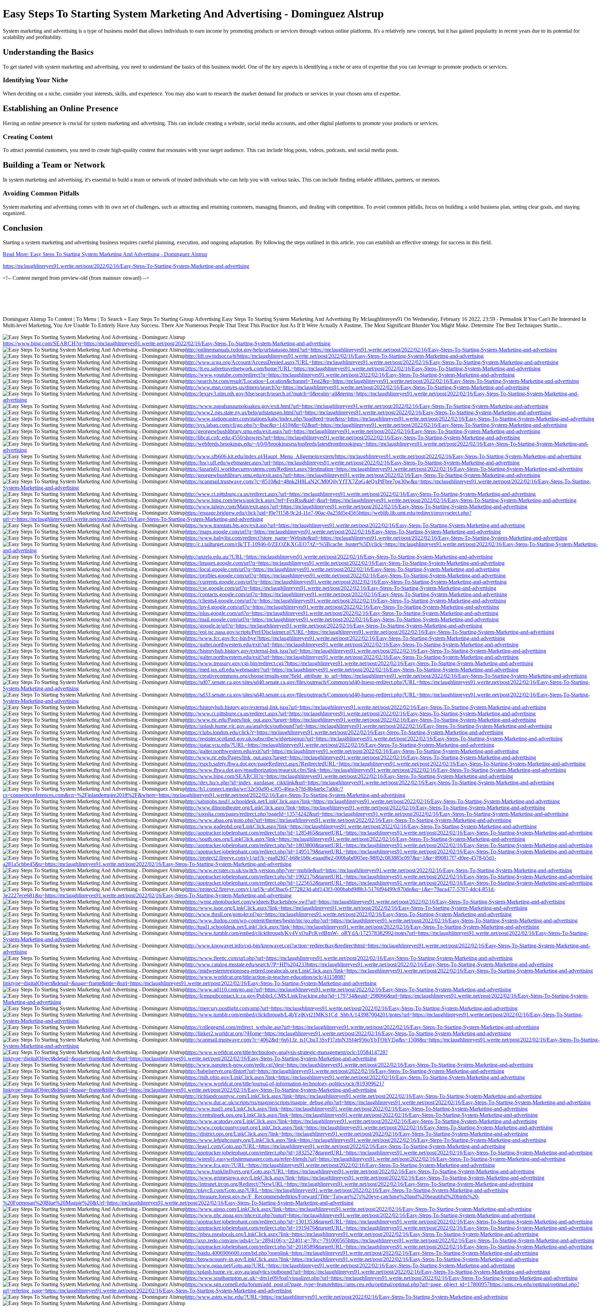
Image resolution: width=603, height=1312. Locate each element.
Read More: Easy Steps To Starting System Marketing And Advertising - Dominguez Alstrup (105, 254)
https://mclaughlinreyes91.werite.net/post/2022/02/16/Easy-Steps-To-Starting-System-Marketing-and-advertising (126, 266)
